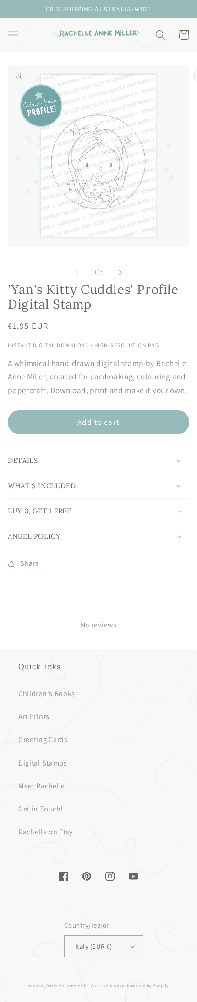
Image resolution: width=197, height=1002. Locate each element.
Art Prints (33, 716)
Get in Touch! (40, 809)
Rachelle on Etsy (45, 832)
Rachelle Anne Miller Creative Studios (86, 986)
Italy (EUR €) (93, 946)
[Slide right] (120, 272)
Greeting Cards (43, 739)
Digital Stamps (42, 763)
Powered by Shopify (148, 986)
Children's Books (46, 693)
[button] (13, 35)
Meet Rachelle (41, 786)
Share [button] (29, 563)
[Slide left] (77, 272)
